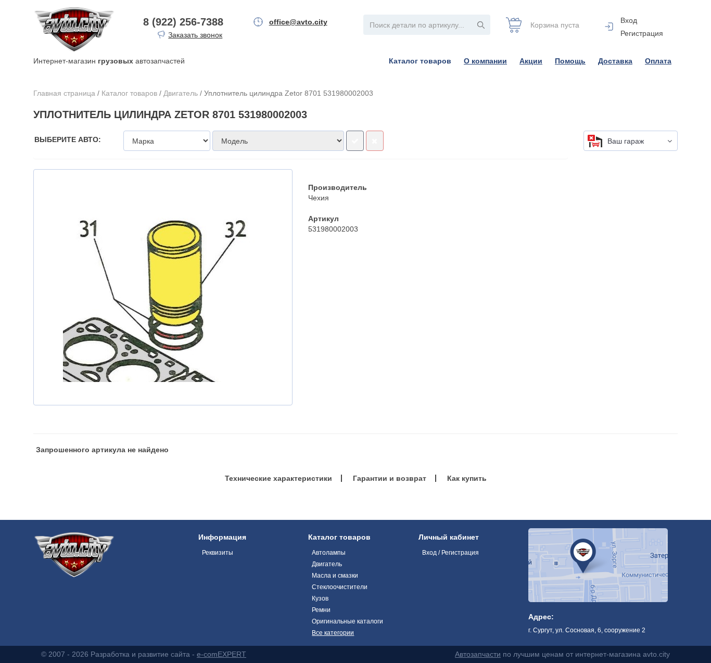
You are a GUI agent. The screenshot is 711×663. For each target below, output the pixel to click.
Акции (530, 61)
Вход (628, 20)
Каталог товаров (420, 61)
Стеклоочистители (339, 587)
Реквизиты (217, 552)
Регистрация (641, 33)
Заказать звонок (195, 35)
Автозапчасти (478, 654)
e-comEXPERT (221, 654)
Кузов (320, 598)
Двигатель (180, 93)
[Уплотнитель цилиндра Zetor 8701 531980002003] (163, 287)
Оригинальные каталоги (347, 621)
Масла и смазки (335, 575)
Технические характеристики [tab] (278, 478)
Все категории (333, 632)
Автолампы (329, 552)
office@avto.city (298, 22)
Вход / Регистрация (450, 552)
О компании (485, 61)
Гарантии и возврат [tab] (389, 478)
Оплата (658, 61)
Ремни (321, 610)
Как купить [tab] (467, 478)
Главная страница (64, 93)
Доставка (615, 61)
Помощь (570, 61)
